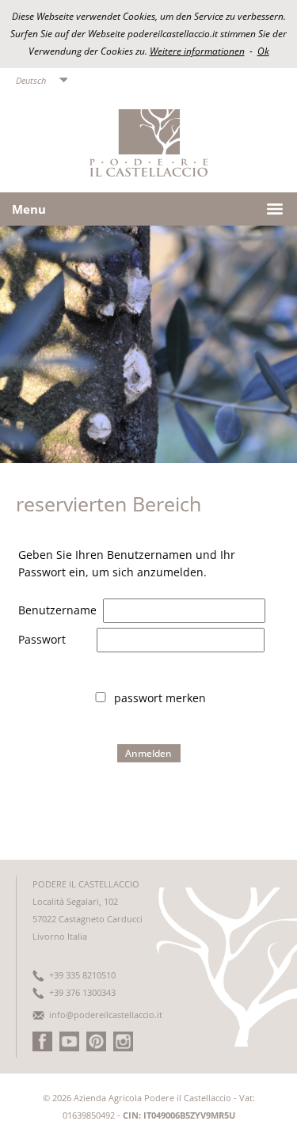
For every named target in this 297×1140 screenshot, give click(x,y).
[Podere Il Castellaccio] (148, 172)
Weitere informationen (197, 51)
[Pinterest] (96, 1048)
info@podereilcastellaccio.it (105, 1014)
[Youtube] (69, 1048)
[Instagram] (123, 1048)
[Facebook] (42, 1048)
